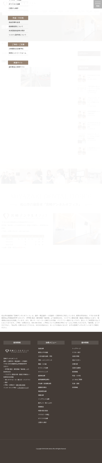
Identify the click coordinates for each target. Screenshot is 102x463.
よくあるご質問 (77, 379)
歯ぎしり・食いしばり (45, 403)
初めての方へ (76, 360)
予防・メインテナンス (45, 360)
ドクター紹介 (76, 352)
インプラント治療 (43, 399)
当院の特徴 (75, 356)
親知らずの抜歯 (43, 352)
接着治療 (41, 395)
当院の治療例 (76, 368)
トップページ (76, 348)
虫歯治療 (41, 348)
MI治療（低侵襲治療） (45, 383)
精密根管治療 (42, 391)
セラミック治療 (43, 368)
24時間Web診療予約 (16, 48)
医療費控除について (16, 26)
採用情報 (75, 387)
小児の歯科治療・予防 (45, 356)
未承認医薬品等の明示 (17, 30)
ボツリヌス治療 (43, 418)
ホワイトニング (43, 372)
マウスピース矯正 (43, 414)
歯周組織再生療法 (43, 379)
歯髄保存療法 (42, 387)
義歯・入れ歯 (42, 364)
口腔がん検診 (42, 422)
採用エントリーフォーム (17, 53)
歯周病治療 (41, 376)
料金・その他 (76, 376)
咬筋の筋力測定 (43, 411)
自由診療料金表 (14, 22)
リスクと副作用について (17, 35)
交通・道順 (75, 383)
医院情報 (75, 372)
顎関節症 (41, 407)
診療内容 (75, 364)
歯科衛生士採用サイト (17, 67)
